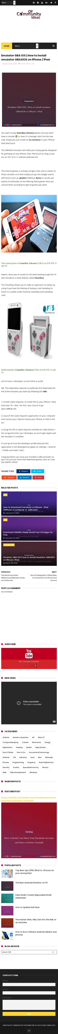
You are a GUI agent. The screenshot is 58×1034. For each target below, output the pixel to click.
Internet (6, 757)
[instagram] (38, 2)
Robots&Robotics (46, 762)
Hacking (19, 747)
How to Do (21, 752)
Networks (49, 757)
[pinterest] (33, 2)
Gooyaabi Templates (46, 1025)
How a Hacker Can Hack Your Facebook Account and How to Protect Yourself (28, 799)
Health (29, 747)
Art (33, 737)
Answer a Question (20, 737)
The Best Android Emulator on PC (31, 882)
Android (6, 737)
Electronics (36, 742)
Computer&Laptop (10, 742)
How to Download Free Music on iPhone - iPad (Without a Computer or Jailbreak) (25, 508)
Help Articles (40, 747)
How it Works (8, 752)
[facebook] (55, 2)
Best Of (41, 737)
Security (6, 767)
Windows (33, 772)
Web (4, 772)
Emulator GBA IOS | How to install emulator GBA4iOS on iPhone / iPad (29, 558)
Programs (31, 762)
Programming (18, 762)
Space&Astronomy (31, 767)
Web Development (18, 772)
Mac (40, 757)
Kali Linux (23, 757)
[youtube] (42, 2)
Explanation (26, 63)
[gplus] (47, 2)
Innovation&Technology (39, 752)
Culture (25, 742)
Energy (47, 742)
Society (16, 767)
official (10, 408)
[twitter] (51, 2)
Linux (32, 757)
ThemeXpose (18, 1025)
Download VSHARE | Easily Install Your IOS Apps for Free (28, 533)
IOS (33, 63)
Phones (6, 762)
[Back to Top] (29, 1031)
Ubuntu (45, 767)
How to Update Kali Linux (27, 907)
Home (6, 46)
